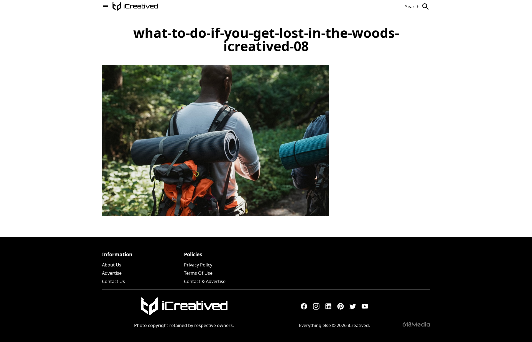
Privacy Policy (198, 265)
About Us (111, 265)
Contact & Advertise (205, 281)
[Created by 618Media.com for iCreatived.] (416, 324)
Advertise (112, 273)
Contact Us (113, 281)
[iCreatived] (184, 306)
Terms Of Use (198, 273)
